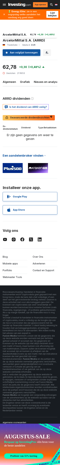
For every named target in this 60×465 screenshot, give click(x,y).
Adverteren (39, 263)
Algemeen (9, 82)
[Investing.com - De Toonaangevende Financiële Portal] (19, 5)
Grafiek (25, 82)
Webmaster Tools (12, 277)
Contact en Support (43, 270)
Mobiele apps (10, 263)
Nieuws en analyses (47, 82)
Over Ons (38, 256)
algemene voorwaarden (14, 422)
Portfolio (7, 270)
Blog (5, 256)
